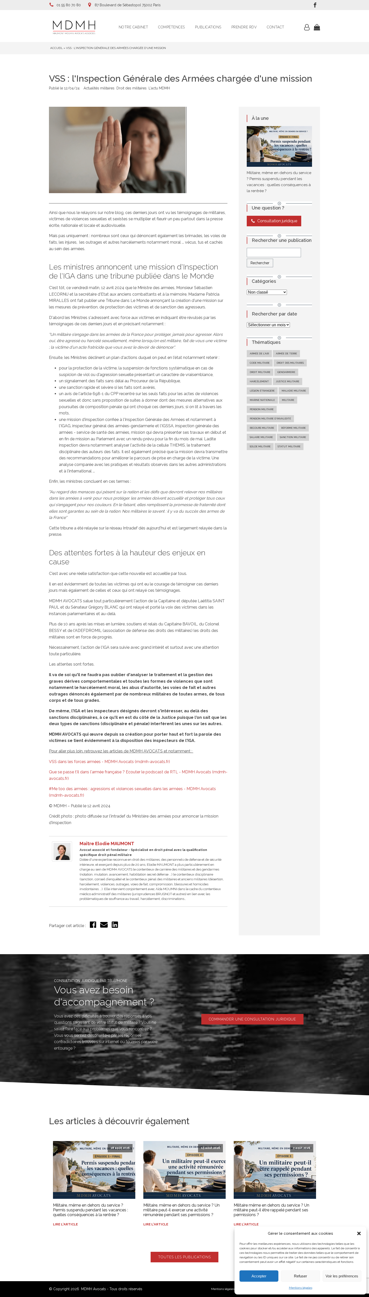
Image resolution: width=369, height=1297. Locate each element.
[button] (358, 1233)
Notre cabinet (133, 27)
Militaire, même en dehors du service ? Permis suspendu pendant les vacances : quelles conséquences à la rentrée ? (90, 1210)
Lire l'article (65, 1224)
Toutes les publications (184, 1257)
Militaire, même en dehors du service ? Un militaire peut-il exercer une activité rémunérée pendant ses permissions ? (181, 1210)
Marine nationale (262, 400)
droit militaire (260, 372)
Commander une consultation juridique (252, 1019)
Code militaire (260, 362)
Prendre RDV (244, 27)
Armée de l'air (259, 353)
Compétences (171, 27)
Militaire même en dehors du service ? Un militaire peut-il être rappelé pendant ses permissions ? (271, 1210)
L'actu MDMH (159, 88)
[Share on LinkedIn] (115, 926)
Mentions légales (300, 1287)
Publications (208, 27)
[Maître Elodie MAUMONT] (62, 860)
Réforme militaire (293, 427)
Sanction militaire (293, 437)
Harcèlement (259, 381)
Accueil (56, 48)
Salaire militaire (261, 437)
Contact (275, 27)
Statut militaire (289, 446)
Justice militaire (287, 381)
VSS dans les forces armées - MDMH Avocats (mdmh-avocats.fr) (109, 761)
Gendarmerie (286, 372)
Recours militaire (262, 427)
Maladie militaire (294, 390)
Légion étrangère (262, 390)
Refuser (300, 1276)
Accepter (259, 1276)
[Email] (104, 927)
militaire (288, 400)
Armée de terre (286, 353)
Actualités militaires (99, 88)
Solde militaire (260, 446)
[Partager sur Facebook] (93, 926)
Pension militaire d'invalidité (270, 418)
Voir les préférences (342, 1276)
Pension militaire (262, 409)
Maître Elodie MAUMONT (107, 843)
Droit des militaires (131, 88)
